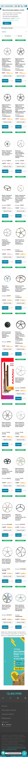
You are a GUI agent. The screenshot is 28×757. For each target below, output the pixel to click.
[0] (25, 6)
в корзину (5, 80)
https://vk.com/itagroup (21, 756)
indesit (4, 31)
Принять (7, 23)
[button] (5, 661)
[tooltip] (2, 698)
